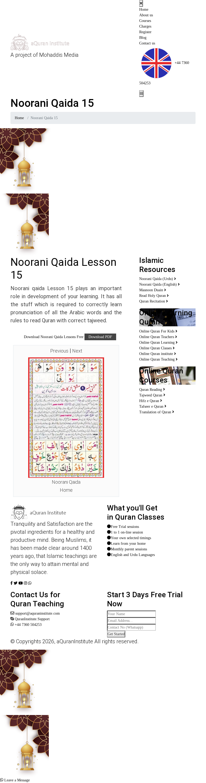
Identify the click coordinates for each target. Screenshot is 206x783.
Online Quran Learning (157, 343)
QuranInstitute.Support (32, 619)
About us (146, 15)
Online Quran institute (156, 354)
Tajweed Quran (151, 395)
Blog (142, 38)
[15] (66, 417)
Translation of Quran (155, 412)
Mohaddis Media (59, 55)
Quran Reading (151, 390)
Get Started (116, 634)
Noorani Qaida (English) (158, 284)
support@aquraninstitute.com (37, 613)
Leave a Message (16, 780)
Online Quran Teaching (157, 359)
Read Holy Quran (153, 296)
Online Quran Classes (156, 348)
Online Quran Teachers (157, 337)
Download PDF (100, 337)
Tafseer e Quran (151, 406)
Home (143, 9)
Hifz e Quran (149, 401)
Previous (59, 351)
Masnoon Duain (151, 290)
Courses (145, 21)
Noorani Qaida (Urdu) (156, 279)
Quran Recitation (152, 301)
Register (145, 32)
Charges (145, 26)
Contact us (147, 43)
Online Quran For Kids (157, 331)
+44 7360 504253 (28, 625)
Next (77, 351)
